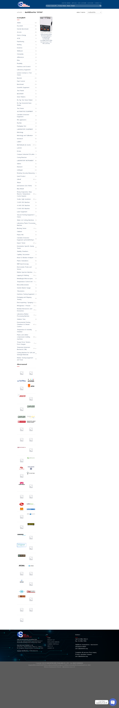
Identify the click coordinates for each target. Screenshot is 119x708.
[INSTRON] (21, 483)
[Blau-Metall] (21, 409)
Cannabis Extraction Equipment (23, 116)
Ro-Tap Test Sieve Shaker (25, 100)
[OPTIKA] (21, 566)
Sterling (19, 45)
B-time (19, 151)
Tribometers (20, 291)
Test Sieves (20, 108)
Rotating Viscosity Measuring (26, 173)
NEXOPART (20, 94)
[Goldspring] (31, 457)
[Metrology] (21, 527)
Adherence (20, 57)
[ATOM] (31, 385)
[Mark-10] (31, 509)
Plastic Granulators (22, 261)
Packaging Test (21, 126)
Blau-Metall (20, 189)
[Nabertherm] (31, 524)
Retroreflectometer (23, 285)
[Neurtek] (31, 537)
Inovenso (19, 48)
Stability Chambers (22, 251)
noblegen (20, 170)
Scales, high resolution (24, 199)
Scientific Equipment (23, 87)
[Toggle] (35, 145)
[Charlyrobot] (31, 416)
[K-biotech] (31, 486)
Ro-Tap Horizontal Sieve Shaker (24, 104)
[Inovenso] (31, 473)
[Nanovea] (21, 534)
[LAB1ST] (21, 496)
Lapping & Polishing (23, 275)
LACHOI (19, 148)
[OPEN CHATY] (113, 702)
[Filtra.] (31, 429)
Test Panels (20, 91)
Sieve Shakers (21, 97)
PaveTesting (20, 42)
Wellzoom (20, 51)
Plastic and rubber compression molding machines (23, 337)
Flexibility (19, 63)
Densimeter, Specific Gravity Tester (25, 247)
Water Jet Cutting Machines (25, 220)
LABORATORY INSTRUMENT (25, 161)
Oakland (19, 232)
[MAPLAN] (21, 509)
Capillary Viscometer (23, 255)
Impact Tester (21, 243)
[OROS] (31, 566)
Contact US (98, 3)
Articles (74, 3)
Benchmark (20, 84)
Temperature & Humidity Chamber (24, 331)
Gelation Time (21, 319)
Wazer (19, 182)
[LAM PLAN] (21, 504)
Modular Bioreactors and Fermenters (24, 310)
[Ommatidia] (31, 558)
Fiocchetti (20, 26)
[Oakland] (21, 555)
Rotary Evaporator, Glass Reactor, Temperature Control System (24, 194)
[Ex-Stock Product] (21, 429)
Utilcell (19, 179)
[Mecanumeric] (31, 514)
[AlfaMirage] (21, 380)
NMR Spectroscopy (23, 264)
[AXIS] (21, 396)
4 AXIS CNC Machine (23, 205)
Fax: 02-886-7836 (80, 641)
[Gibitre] (21, 460)
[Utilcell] (21, 610)
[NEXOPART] (21, 545)
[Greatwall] (21, 468)
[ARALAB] (31, 380)
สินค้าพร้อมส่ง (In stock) (24, 145)
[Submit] (100, 5)
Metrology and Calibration (25, 135)
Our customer (82, 3)
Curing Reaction (22, 157)
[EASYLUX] (31, 421)
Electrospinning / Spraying (25, 302)
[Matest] (21, 517)
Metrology (20, 132)
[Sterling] (21, 596)
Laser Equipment (22, 212)
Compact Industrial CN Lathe (25, 154)
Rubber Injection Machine (24, 272)
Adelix (19, 23)
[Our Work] (21, 573)
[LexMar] (31, 504)
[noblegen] (31, 548)
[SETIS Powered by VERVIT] (31, 584)
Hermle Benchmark (22, 29)
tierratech (20, 139)
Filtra (18, 60)
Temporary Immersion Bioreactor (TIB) (23, 348)
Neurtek (19, 78)
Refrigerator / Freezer (23, 306)
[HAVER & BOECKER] (31, 468)
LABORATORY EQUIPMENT (25, 129)
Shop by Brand (66, 3)
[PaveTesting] (31, 573)
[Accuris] (21, 373)
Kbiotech (19, 167)
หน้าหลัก (19, 12)
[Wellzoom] (21, 620)
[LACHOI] (31, 496)
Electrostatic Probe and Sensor (24, 268)
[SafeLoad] (21, 581)
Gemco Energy (21, 35)
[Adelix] (31, 373)
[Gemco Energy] (31, 450)
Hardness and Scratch (24, 67)
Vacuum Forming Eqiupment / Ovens (26, 216)
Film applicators (21, 120)
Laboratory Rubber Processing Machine (23, 315)
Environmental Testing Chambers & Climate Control (23, 324)
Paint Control (21, 81)
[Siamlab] (31, 591)
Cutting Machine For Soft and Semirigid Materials (26, 354)
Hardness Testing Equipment (25, 294)
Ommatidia (20, 54)
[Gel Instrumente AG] (21, 447)
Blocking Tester (21, 228)
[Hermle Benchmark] (21, 476)
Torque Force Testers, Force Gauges (24, 343)
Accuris (19, 32)
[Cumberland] (21, 421)
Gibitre (19, 164)
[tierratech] (31, 599)
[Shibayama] (21, 591)
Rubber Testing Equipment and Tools (25, 359)
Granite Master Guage (24, 288)
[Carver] (31, 406)
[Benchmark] (31, 399)
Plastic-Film (20, 235)
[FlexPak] (31, 440)
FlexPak (19, 123)
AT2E (18, 38)
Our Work (90, 3)
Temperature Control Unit (25, 282)
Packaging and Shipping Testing (24, 298)
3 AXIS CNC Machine (23, 202)
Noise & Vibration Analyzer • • (26, 258)
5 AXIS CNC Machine (23, 209)
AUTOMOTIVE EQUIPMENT (25, 111)
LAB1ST (19, 142)
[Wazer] (31, 610)
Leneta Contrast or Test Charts (24, 74)
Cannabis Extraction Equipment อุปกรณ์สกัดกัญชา (25, 239)
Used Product (21, 176)
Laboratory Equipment (24, 70)
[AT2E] (21, 388)
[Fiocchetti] (21, 440)
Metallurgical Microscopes (25, 279)
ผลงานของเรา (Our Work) (24, 186)
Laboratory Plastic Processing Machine (26, 224)
